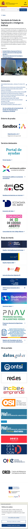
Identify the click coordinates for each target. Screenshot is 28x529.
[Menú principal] (25, 3)
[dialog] (13, 516)
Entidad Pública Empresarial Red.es (12, 51)
